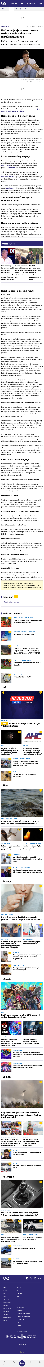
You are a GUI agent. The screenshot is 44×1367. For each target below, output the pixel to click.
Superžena (7, 1308)
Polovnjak (16, 1259)
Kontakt (20, 1325)
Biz (4, 1293)
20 (9, 660)
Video (19, 1287)
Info (4, 1287)
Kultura (6, 1305)
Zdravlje (5, 26)
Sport (5, 1290)
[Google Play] (13, 1336)
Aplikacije (20, 1319)
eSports (6, 1311)
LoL (2, 1012)
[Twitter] (31, 1278)
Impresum (20, 1310)
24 (9, 674)
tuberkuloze (10, 168)
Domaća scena (6, 1037)
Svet (3, 745)
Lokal (5, 1320)
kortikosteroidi (7, 177)
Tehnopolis (7, 1314)
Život (5, 1296)
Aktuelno (4, 939)
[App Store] (30, 1336)
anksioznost (10, 188)
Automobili (7, 1317)
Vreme (19, 1296)
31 (40, 692)
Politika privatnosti (24, 1316)
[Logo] (3, 3)
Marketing (20, 1307)
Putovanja (7, 1302)
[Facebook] (27, 1278)
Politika (26, 745)
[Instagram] (35, 1278)
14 (9, 646)
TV (18, 1290)
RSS (18, 1322)
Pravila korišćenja (23, 1313)
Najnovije (14, 3)
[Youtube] (39, 1278)
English (4, 1110)
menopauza (5, 165)
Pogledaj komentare (11, 602)
